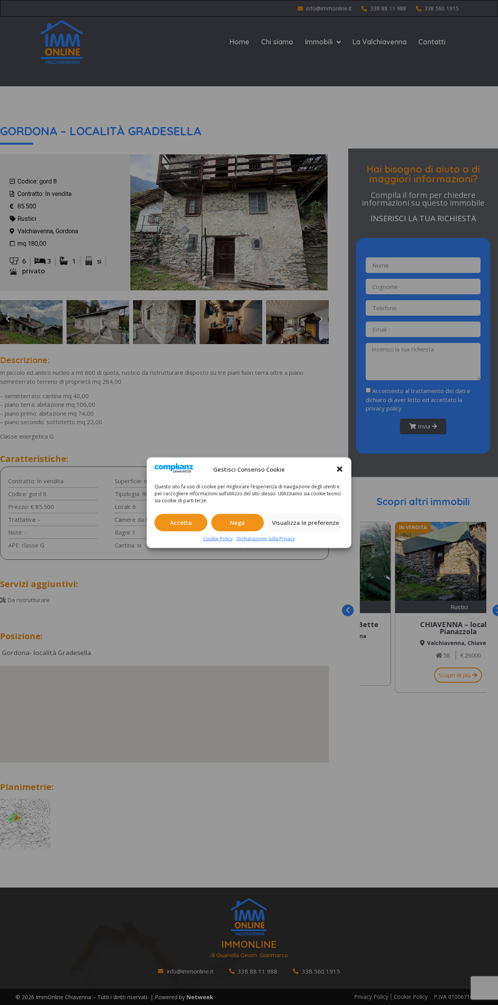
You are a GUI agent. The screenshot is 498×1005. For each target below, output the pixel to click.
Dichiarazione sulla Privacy (266, 538)
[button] (340, 469)
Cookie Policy (218, 538)
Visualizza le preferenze (305, 522)
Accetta (181, 522)
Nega (237, 522)
